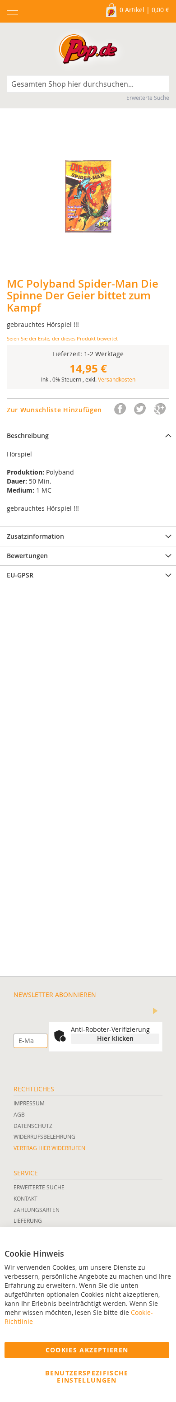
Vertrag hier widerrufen (49, 1147)
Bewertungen (27, 555)
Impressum (29, 1103)
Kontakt (25, 1198)
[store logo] (88, 51)
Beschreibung (28, 435)
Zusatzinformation (35, 536)
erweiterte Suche (39, 1187)
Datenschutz (33, 1125)
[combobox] (88, 84)
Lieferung (28, 1220)
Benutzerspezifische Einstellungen (87, 1376)
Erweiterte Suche (147, 97)
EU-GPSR (20, 575)
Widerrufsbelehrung (44, 1136)
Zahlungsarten (37, 1209)
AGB (19, 1114)
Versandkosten (116, 379)
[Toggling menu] (12, 10)
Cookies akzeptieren (87, 1350)
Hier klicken (115, 1038)
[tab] (88, 435)
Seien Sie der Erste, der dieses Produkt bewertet (62, 338)
